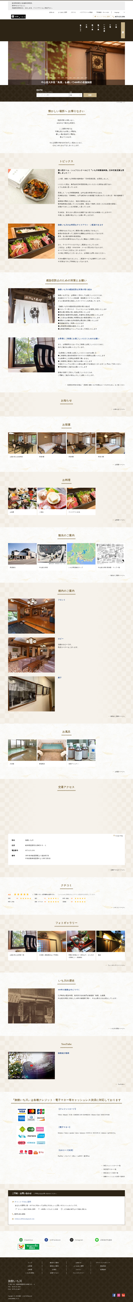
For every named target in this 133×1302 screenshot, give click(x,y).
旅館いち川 (15, 1281)
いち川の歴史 (30, 1273)
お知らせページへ (119, 409)
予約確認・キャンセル (102, 12)
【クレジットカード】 (67, 1109)
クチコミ (78, 1269)
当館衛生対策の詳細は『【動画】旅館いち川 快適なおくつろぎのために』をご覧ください (96, 385)
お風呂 (54, 1269)
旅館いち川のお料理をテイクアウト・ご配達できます (80, 225)
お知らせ (78, 1262)
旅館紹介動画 (63, 1053)
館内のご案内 (54, 1266)
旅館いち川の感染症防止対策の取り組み (75, 289)
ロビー (61, 639)
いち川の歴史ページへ (118, 1028)
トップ (30, 1262)
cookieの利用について (13, 1298)
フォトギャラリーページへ (116, 965)
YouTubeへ (121, 1084)
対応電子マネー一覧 (109, 1169)
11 (86, 78)
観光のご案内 (54, 1262)
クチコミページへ (119, 907)
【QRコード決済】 (66, 1150)
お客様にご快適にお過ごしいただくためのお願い (79, 339)
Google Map (119, 836)
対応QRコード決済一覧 (110, 1173)
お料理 (30, 1269)
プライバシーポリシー (103, 1262)
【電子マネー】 (64, 1127)
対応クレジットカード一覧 (112, 1165)
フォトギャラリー (78, 1273)
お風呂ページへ (120, 771)
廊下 (60, 678)
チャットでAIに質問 (23, 1202)
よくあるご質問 (79, 1266)
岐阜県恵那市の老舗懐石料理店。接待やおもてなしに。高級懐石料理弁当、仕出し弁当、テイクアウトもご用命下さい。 (32, 5)
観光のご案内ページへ (118, 575)
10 (82, 78)
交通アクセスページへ (118, 870)
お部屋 (30, 1266)
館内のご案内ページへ (118, 716)
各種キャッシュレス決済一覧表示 (114, 1176)
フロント (62, 600)
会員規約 (103, 1269)
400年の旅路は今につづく (69, 990)
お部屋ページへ (120, 464)
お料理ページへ (120, 520)
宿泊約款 (103, 1266)
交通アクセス (54, 1273)
